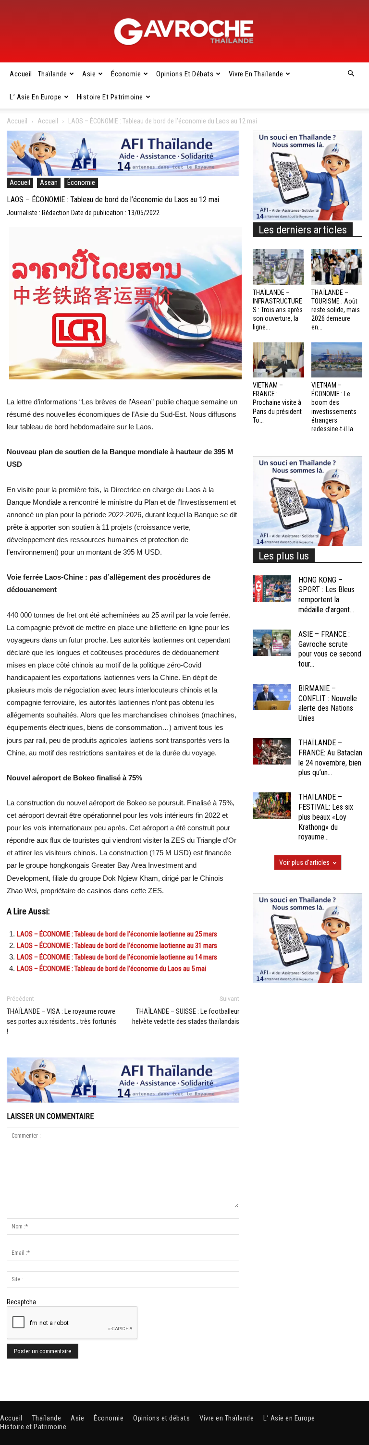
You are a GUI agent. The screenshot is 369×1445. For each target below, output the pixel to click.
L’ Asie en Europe (36, 97)
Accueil (21, 74)
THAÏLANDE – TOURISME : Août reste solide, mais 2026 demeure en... (335, 310)
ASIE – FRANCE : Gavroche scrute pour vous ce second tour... (329, 649)
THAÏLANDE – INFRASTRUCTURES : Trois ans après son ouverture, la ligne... (278, 310)
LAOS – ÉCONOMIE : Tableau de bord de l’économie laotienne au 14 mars (117, 957)
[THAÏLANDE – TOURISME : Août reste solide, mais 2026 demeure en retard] (337, 266)
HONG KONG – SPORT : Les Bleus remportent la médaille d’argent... (326, 594)
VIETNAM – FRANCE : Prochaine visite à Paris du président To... (277, 402)
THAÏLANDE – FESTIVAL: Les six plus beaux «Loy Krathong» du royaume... (325, 816)
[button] (350, 74)
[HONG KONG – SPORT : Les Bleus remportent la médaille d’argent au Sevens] (272, 588)
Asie (89, 74)
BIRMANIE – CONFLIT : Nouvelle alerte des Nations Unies (327, 703)
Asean (49, 182)
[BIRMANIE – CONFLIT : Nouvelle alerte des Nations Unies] (272, 697)
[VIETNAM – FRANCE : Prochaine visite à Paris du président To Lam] (278, 359)
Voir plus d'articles (304, 862)
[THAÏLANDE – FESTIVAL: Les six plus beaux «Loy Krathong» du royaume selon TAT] (272, 805)
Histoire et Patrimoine (110, 97)
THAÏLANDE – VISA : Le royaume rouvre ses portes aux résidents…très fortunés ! (61, 1021)
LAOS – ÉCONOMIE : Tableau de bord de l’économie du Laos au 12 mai (113, 199)
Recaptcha (21, 1302)
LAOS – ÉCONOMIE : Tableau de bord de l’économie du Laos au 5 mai (111, 968)
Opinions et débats (184, 74)
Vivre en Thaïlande (256, 74)
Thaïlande (52, 74)
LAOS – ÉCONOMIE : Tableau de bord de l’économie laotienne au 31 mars (117, 945)
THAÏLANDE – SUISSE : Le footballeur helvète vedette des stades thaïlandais (185, 1016)
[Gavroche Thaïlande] (184, 31)
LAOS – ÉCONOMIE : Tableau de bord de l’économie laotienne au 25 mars (117, 934)
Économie (126, 74)
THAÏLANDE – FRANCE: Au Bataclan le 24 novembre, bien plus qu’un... (330, 757)
